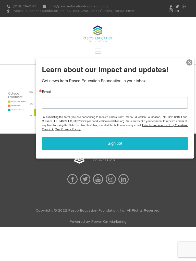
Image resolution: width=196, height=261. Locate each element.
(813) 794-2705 (25, 6)
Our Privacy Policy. (68, 129)
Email (46, 92)
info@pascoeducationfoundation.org (78, 6)
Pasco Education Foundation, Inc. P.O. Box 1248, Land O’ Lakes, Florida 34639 (74, 11)
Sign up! (115, 143)
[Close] (189, 62)
